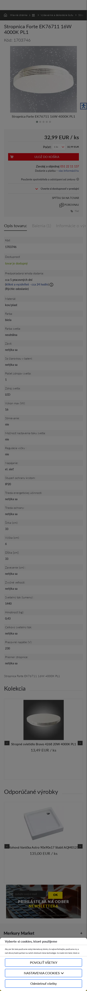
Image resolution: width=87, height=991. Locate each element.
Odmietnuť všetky (43, 983)
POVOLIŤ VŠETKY (43, 962)
